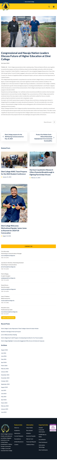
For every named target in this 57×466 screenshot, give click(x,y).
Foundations (17, 439)
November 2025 (5, 378)
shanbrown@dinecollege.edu (8, 289)
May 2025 (3, 396)
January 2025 (4, 409)
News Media (29, 427)
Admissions (17, 433)
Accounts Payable (30, 436)
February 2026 (5, 368)
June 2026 (3, 356)
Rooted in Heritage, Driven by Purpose (11, 331)
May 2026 (3, 359)
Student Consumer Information (42, 429)
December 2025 (5, 375)
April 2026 (4, 362)
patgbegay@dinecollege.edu (8, 278)
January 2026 (4, 371)
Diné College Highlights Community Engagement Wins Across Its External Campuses (22, 341)
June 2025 (3, 393)
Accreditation (42, 439)
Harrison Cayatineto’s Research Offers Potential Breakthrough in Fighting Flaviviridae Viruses (42, 172)
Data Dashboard (43, 442)
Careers (16, 444)
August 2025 (4, 387)
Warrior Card (29, 439)
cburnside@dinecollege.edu (8, 255)
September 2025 (5, 384)
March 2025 (4, 403)
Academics (17, 430)
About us (16, 427)
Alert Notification (43, 450)
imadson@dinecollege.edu (7, 300)
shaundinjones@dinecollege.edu (9, 311)
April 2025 (4, 399)
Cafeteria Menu (30, 444)
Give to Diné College (29, 1)
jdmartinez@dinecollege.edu (8, 266)
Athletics (28, 433)
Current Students (18, 436)
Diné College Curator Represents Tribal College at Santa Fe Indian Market (19, 328)
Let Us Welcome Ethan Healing (9, 334)
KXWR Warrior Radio (42, 435)
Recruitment (29, 430)
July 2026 (3, 353)
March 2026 (4, 365)
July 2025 (3, 390)
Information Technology (42, 446)
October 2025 (4, 381)
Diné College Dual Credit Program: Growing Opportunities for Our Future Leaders (22, 338)
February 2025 (5, 406)
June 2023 (3, 412)
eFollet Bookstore (18, 441)
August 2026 (4, 350)
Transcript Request (31, 441)
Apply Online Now (8, 317)
